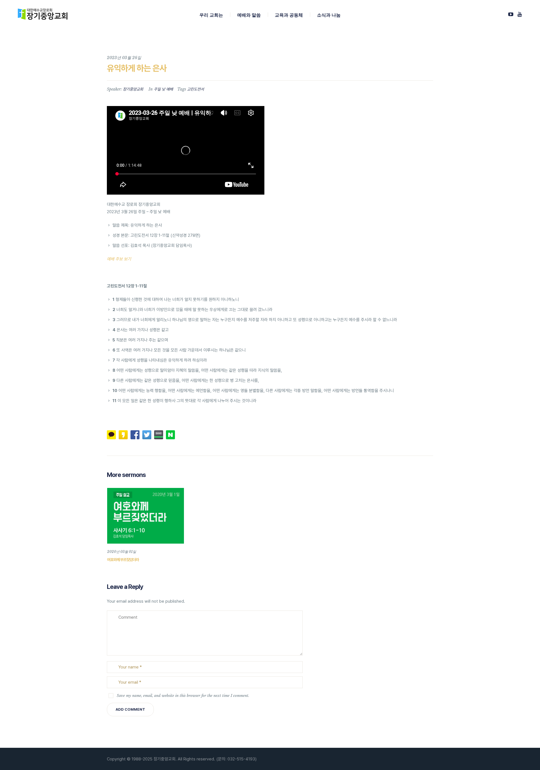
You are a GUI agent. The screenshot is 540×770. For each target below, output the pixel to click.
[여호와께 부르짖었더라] (145, 516)
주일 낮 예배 (163, 89)
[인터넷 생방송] (510, 14)
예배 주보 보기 (119, 259)
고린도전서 (195, 89)
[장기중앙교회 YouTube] (519, 14)
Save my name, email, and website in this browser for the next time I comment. (183, 695)
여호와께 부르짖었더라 (123, 559)
